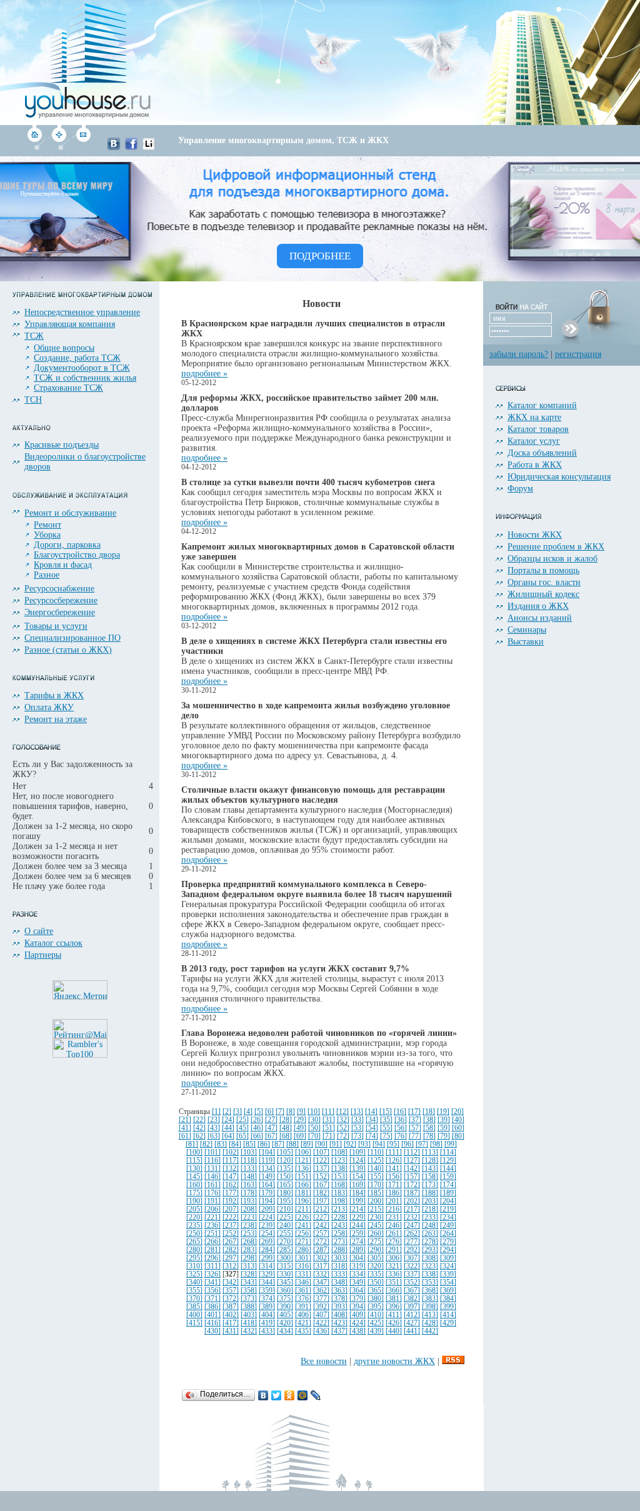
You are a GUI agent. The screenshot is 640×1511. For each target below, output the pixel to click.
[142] (412, 1169)
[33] (357, 1120)
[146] (212, 1177)
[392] (321, 1307)
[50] (314, 1128)
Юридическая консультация (559, 476)
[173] (430, 1185)
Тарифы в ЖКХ (54, 695)
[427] (412, 1323)
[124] (357, 1161)
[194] (267, 1201)
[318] (339, 1266)
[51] (328, 1128)
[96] (407, 1144)
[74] (372, 1136)
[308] (430, 1258)
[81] (192, 1144)
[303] (339, 1258)
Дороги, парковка (67, 545)
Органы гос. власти (544, 582)
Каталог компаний (542, 405)
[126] (394, 1161)
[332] (321, 1274)
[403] (249, 1315)
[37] (415, 1120)
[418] (249, 1323)
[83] (220, 1144)
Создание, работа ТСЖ (77, 358)
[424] (357, 1323)
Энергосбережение (59, 612)
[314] (267, 1266)
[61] (185, 1136)
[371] (212, 1299)
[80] (458, 1136)
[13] (357, 1112)
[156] (394, 1177)
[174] (448, 1185)
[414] (448, 1315)
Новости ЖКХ (535, 535)
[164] (267, 1185)
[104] (267, 1152)
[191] (212, 1201)
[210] (285, 1209)
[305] (376, 1258)
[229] (357, 1217)
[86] (264, 1144)
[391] (303, 1307)
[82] (206, 1144)
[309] (448, 1258)
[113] (430, 1152)
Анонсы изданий (540, 618)
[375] (285, 1299)
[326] (212, 1274)
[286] (303, 1250)
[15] (385, 1112)
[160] (194, 1185)
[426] (394, 1323)
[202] (412, 1201)
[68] (285, 1136)
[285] (285, 1250)
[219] (448, 1209)
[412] (412, 1315)
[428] (430, 1323)
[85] (249, 1144)
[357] (230, 1291)
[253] (249, 1234)
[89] (307, 1144)
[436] (321, 1331)
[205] (194, 1209)
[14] (371, 1112)
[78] (429, 1136)
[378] (339, 1299)
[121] (303, 1161)
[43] (214, 1128)
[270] (285, 1242)
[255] (285, 1234)
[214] (357, 1209)
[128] (430, 1161)
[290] (376, 1250)
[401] (212, 1315)
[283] (249, 1250)
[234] (448, 1217)
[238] (249, 1226)
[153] (339, 1177)
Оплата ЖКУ (49, 707)
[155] (376, 1177)
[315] (285, 1266)
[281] (212, 1250)
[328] (249, 1274)
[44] (228, 1128)
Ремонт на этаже (55, 719)
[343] (249, 1282)
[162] (230, 1185)
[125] (376, 1161)
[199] (357, 1201)
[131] (212, 1169)
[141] (394, 1169)
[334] (357, 1274)
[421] (303, 1323)
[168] (339, 1185)
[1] (216, 1112)
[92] (350, 1144)
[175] (194, 1193)
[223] (249, 1217)
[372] (230, 1299)
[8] (290, 1112)
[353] (430, 1282)
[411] (394, 1315)
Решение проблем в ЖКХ (556, 546)
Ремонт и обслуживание (70, 513)
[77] (415, 1136)
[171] (394, 1185)
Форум (520, 488)
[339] (448, 1274)
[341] (212, 1282)
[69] (300, 1136)
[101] (212, 1152)
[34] (372, 1120)
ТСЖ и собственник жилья (85, 378)
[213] (339, 1209)
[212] (321, 1209)
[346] (303, 1282)
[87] (278, 1144)
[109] (357, 1152)
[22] (199, 1120)
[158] (430, 1177)
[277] (412, 1242)
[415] (194, 1323)
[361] (303, 1291)
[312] (230, 1266)
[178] (249, 1193)
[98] (436, 1144)
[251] (212, 1234)
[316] (303, 1266)
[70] (314, 1136)
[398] (430, 1307)
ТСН (33, 399)
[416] (212, 1323)
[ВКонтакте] (263, 1395)
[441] (412, 1331)
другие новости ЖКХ (394, 1361)
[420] (285, 1323)
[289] (357, 1250)
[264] (448, 1234)
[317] (321, 1266)
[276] (394, 1242)
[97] (422, 1144)
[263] (430, 1234)
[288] (339, 1250)
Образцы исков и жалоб (553, 558)
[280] (194, 1250)
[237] (230, 1226)
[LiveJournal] (315, 1395)
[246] (394, 1226)
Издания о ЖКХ (538, 606)
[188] (430, 1193)
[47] (271, 1128)
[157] (412, 1177)
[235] (194, 1226)
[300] (285, 1258)
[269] (267, 1242)
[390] (285, 1307)
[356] (212, 1291)
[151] (303, 1177)
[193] (249, 1201)
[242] (321, 1226)
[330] (285, 1274)
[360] (285, 1291)
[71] (328, 1136)
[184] (357, 1193)
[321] (394, 1266)
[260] (376, 1234)
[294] (448, 1250)
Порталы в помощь (543, 570)
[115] (194, 1161)
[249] (448, 1226)
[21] (185, 1120)
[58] (429, 1128)
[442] (430, 1331)
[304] (357, 1258)
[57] (415, 1128)
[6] (269, 1112)
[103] (249, 1152)
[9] (301, 1112)
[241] (303, 1226)
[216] (394, 1209)
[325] (194, 1274)
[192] (230, 1201)
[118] (249, 1161)
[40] (458, 1120)
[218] (430, 1209)
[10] (314, 1112)
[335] (376, 1274)
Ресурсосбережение (61, 600)
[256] (303, 1234)
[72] (343, 1136)
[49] (300, 1128)
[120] (285, 1161)
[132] (230, 1169)
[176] (212, 1193)
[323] (430, 1266)
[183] (339, 1193)
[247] (412, 1226)
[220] (194, 1217)
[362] (321, 1291)
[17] (414, 1112)
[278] (430, 1242)
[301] (303, 1258)
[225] (285, 1217)
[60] (458, 1128)
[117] (230, 1161)
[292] (412, 1250)
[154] (357, 1177)
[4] (248, 1112)
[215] (376, 1209)
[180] (285, 1193)
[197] (321, 1201)
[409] (357, 1315)
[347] (321, 1282)
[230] (376, 1217)
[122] (321, 1161)
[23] (214, 1120)
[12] (342, 1112)
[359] (267, 1291)
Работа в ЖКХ (535, 464)
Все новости (324, 1361)
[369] (448, 1291)
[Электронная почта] (82, 147)
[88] (292, 1144)
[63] (214, 1136)
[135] (285, 1169)
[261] (394, 1234)
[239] (267, 1226)
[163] (249, 1185)
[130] (194, 1169)
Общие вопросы (64, 348)
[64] (228, 1136)
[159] (448, 1177)
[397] (412, 1307)
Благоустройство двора (77, 555)
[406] (303, 1315)
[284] (267, 1250)
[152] (321, 1177)
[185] (376, 1193)
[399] (448, 1307)
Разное (46, 575)
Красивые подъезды (61, 444)
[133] (249, 1169)
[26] (257, 1120)
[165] (285, 1185)
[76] (400, 1136)
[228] (339, 1217)
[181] (303, 1193)
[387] (230, 1307)
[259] (357, 1234)
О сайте (38, 931)
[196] (303, 1201)
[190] (194, 1201)
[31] (328, 1120)
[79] (444, 1136)
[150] (285, 1177)
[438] (357, 1331)
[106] (303, 1152)
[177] (230, 1193)
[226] (303, 1217)
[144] (448, 1169)
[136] (303, 1169)
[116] (212, 1161)
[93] (364, 1144)
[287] (321, 1250)
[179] (267, 1193)
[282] (230, 1250)
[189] (448, 1193)
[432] (249, 1331)
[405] (285, 1315)
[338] (430, 1274)
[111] (394, 1152)
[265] (194, 1242)
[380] (376, 1299)
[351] (394, 1282)
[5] (258, 1112)
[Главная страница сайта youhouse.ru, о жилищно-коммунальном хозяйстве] (35, 147)
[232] (412, 1217)
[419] (267, 1323)
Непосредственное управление (82, 312)
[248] (430, 1226)
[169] (357, 1185)
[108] (339, 1152)
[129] (448, 1161)
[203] (430, 1201)
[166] (303, 1185)
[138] (339, 1169)
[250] (194, 1234)
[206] (212, 1209)
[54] (372, 1128)
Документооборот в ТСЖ (82, 368)
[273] (339, 1242)
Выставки (526, 641)
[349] (357, 1282)
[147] (230, 1177)
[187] (412, 1193)
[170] (376, 1185)
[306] (394, 1258)
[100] (194, 1152)
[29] (300, 1120)
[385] (194, 1307)
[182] (321, 1193)
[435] (303, 1331)
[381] (394, 1299)
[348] (339, 1282)
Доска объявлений (542, 453)
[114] (448, 1152)
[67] (271, 1136)
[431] (230, 1331)
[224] (267, 1217)
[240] (285, 1226)
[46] (257, 1128)
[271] (303, 1242)
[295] (194, 1258)
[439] (376, 1331)
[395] (376, 1307)
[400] (194, 1315)
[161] (212, 1185)
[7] (280, 1112)
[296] (212, 1258)
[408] (339, 1315)
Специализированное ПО (72, 638)
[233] (430, 1217)
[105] (285, 1152)
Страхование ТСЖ (68, 388)
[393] (339, 1307)
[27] (271, 1120)
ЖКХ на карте (534, 417)
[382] (412, 1299)
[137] (321, 1169)
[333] (339, 1274)
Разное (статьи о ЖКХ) (68, 650)
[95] (393, 1144)
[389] (267, 1307)
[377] (321, 1299)
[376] (303, 1299)
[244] (357, 1226)
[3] (237, 1112)
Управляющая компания (69, 324)
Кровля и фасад (63, 565)
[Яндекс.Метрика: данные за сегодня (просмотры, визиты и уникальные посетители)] (80, 990)
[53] (357, 1128)
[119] (267, 1161)
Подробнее (320, 256)
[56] (400, 1128)
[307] (412, 1258)
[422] (321, 1323)
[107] (321, 1152)
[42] (199, 1128)
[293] (430, 1250)
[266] (212, 1242)
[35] (386, 1120)
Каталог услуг (534, 441)
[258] (339, 1234)
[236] (212, 1226)
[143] (430, 1169)
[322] (412, 1266)
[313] (249, 1266)
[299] (267, 1258)
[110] (376, 1152)
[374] (267, 1299)
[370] (194, 1299)
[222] (230, 1217)
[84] (235, 1144)
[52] (343, 1128)
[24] (228, 1120)
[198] (339, 1201)
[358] (249, 1291)
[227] (321, 1217)
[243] (339, 1226)
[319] (357, 1266)
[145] (194, 1177)
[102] (230, 1152)
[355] (194, 1291)
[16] (400, 1112)
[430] (212, 1331)
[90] (321, 1144)
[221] (212, 1217)
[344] (267, 1282)
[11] (328, 1112)
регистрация (578, 354)
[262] (412, 1234)
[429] (448, 1323)
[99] (450, 1144)
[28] (285, 1120)
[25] (242, 1120)
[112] (412, 1152)
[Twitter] (276, 1395)
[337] (412, 1274)
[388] (249, 1307)
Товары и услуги (56, 626)
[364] (357, 1291)
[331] (303, 1274)
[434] (285, 1331)
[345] (285, 1282)
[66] (257, 1136)
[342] (230, 1282)
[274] (357, 1242)
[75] (386, 1136)
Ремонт (47, 525)
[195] (285, 1201)
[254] (267, 1234)
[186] (394, 1193)
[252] (230, 1234)
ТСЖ (34, 336)
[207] (230, 1209)
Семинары (527, 630)
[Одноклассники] (289, 1395)
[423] (339, 1323)
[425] (376, 1323)
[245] (376, 1226)
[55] (386, 1128)
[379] (357, 1299)
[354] (448, 1282)
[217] (412, 1209)
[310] (194, 1266)
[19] (443, 1112)
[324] (448, 1266)
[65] (242, 1136)
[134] (267, 1169)
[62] (199, 1136)
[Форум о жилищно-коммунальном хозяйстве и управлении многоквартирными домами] (59, 147)
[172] (412, 1185)
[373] (249, 1299)
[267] (230, 1242)
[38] (429, 1120)
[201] (394, 1201)
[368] (430, 1291)
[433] (267, 1331)
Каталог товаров (538, 429)
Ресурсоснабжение (59, 588)
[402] (230, 1315)
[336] (394, 1274)
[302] (321, 1258)
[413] (430, 1315)
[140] (376, 1169)
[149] (267, 1177)
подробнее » (204, 373)
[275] (376, 1242)
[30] (314, 1120)
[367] (412, 1291)
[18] (428, 1112)
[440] (394, 1331)
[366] (394, 1291)
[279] (448, 1242)
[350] (376, 1282)
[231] (394, 1217)
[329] (267, 1274)
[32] (343, 1120)
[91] (335, 1144)
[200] (376, 1201)
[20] (457, 1112)
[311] (212, 1266)
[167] (321, 1185)
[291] (394, 1250)
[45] (242, 1128)
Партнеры (42, 955)
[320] (376, 1266)
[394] (357, 1307)
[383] (430, 1299)
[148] (249, 1177)
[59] (444, 1128)
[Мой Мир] (302, 1395)
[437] (339, 1331)
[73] (357, 1136)
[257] (321, 1234)
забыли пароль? (518, 354)
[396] (394, 1307)
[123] (339, 1161)
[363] (339, 1291)
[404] (267, 1315)
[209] (267, 1209)
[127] (412, 1161)
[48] (285, 1128)
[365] (376, 1291)
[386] (212, 1307)
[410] (376, 1315)
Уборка (47, 535)
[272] (321, 1242)
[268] (249, 1242)
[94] (378, 1144)
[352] (412, 1282)
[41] (185, 1128)
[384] (448, 1299)
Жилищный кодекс (543, 594)
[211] (303, 1209)
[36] (400, 1120)
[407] (321, 1315)
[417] (230, 1323)
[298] (249, 1258)
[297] (230, 1258)
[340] (194, 1282)
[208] (249, 1209)
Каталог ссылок (53, 943)
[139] (357, 1169)
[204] (448, 1201)
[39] (444, 1120)
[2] (226, 1112)
